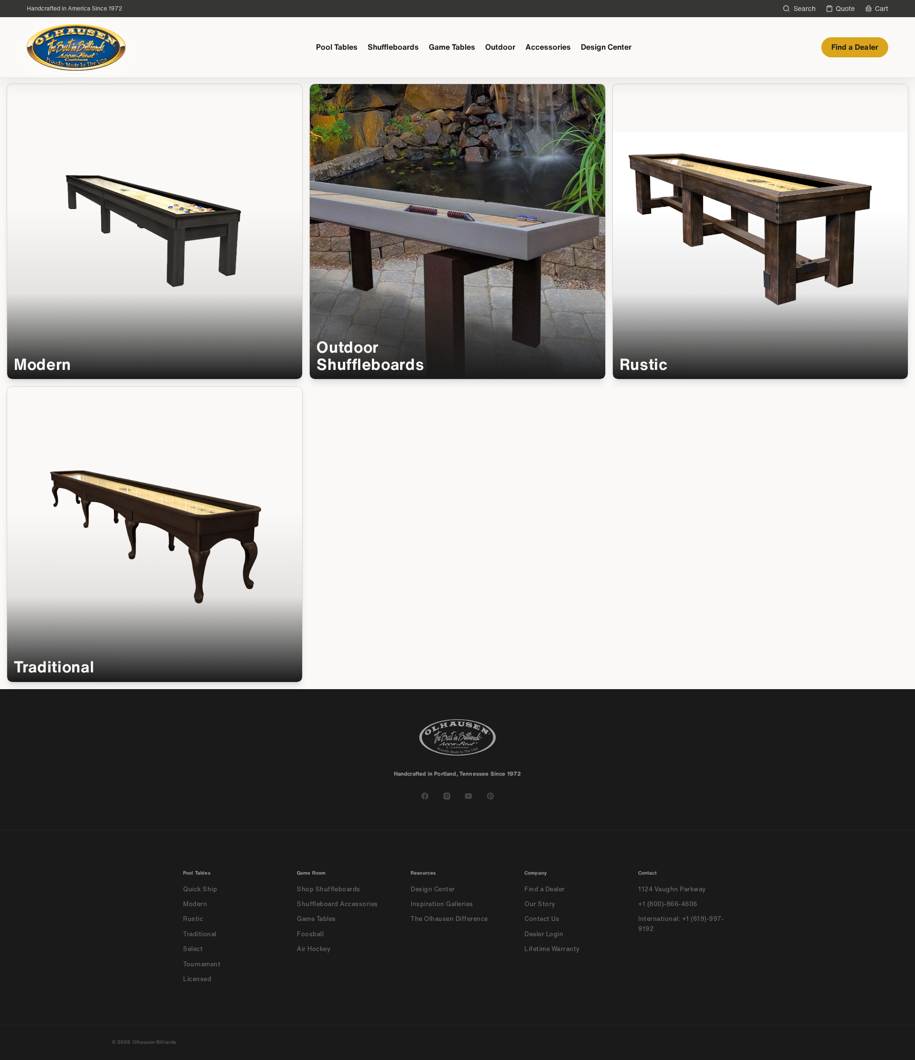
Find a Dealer (854, 47)
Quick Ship (200, 889)
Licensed (197, 979)
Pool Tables (337, 47)
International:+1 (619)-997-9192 (681, 923)
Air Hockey (313, 948)
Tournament (201, 964)
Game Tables (452, 47)
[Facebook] (425, 796)
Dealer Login (543, 934)
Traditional (200, 934)
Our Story (540, 904)
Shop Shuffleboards (328, 889)
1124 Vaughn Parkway (672, 889)
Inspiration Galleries (442, 904)
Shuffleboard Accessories (337, 904)
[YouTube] (468, 796)
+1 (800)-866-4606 (667, 904)
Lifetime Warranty (552, 948)
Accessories (548, 47)
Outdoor (500, 47)
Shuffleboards (393, 47)
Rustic (193, 918)
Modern (195, 904)
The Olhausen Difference (449, 918)
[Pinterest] (490, 796)
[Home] (76, 47)
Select (193, 948)
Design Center (606, 47)
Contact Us (541, 918)
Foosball (310, 934)
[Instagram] (447, 796)
